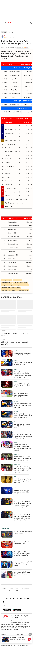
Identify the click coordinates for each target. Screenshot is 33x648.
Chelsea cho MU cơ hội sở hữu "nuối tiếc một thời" (23, 363)
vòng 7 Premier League (8, 285)
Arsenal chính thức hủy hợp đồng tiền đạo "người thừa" (22, 385)
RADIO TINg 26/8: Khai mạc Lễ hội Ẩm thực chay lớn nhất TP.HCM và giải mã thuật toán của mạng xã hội (23, 504)
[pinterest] (14, 599)
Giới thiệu (3, 634)
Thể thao (11, 32)
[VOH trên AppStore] (7, 610)
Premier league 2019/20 (23, 290)
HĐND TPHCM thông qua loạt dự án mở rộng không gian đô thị (21, 492)
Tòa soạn (11, 588)
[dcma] (24, 599)
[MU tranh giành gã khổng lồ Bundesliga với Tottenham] (6, 353)
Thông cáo (11, 590)
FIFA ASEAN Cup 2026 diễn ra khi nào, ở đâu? (23, 532)
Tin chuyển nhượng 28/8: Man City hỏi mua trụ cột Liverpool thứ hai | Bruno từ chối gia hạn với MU (22, 374)
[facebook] (3, 599)
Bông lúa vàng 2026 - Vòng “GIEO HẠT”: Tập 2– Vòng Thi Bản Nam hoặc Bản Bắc (22, 458)
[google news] (21, 599)
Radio (15, 476)
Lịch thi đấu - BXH (18, 432)
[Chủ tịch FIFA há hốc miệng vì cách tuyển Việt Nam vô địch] (6, 574)
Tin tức (4, 32)
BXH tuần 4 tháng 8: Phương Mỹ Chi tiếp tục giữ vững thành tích (22, 480)
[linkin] (17, 599)
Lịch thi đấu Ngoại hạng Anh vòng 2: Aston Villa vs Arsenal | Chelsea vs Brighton (23, 436)
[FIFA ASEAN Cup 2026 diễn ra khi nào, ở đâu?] (6, 534)
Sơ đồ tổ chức (19, 634)
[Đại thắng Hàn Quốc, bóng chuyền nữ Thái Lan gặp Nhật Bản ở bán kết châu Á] (6, 414)
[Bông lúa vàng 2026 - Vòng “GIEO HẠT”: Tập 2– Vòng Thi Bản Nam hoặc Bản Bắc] (6, 456)
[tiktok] (10, 599)
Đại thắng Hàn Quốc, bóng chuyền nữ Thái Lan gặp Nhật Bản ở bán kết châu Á (23, 415)
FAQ (17, 590)
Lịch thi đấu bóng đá (7, 282)
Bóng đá (15, 350)
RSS (17, 588)
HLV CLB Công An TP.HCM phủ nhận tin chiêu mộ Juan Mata (22, 426)
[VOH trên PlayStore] (17, 610)
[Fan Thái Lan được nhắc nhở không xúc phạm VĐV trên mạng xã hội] (6, 403)
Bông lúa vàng (17, 454)
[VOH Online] (9, 23)
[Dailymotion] (3, 602)
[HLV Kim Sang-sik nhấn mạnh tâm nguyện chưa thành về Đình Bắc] (6, 393)
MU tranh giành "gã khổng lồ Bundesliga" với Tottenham (22, 354)
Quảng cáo (4, 588)
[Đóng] (31, 637)
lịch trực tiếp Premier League (22, 285)
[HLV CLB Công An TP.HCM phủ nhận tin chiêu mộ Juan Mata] (6, 424)
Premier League (17, 280)
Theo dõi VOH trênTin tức (22, 47)
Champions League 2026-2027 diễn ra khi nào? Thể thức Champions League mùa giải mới (22, 447)
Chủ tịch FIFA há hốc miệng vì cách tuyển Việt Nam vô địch (22, 574)
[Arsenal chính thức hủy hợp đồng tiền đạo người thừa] (6, 384)
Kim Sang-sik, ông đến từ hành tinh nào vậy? (21, 542)
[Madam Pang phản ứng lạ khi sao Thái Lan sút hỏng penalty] (6, 564)
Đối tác (3, 590)
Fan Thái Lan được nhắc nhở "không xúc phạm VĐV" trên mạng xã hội (22, 405)
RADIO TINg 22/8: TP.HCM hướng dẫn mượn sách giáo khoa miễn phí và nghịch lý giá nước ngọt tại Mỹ (22, 517)
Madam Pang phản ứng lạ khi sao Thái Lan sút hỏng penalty (23, 563)
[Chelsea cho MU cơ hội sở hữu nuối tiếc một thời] (6, 362)
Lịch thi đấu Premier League (21, 282)
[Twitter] (28, 599)
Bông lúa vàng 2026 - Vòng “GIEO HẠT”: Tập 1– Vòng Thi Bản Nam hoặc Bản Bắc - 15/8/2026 (22, 469)
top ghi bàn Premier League (9, 290)
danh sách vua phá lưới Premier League (11, 287)
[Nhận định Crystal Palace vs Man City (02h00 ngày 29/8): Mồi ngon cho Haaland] (6, 554)
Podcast (15, 499)
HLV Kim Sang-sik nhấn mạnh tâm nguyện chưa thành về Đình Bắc (21, 395)
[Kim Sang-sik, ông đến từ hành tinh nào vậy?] (6, 544)
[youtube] (7, 599)
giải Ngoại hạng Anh (7, 280)
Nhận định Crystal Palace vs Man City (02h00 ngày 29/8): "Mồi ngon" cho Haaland (22, 553)
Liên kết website (26, 588)
